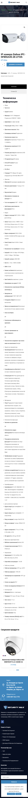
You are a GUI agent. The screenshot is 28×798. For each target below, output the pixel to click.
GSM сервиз (5, 740)
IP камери (14, 73)
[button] (24, 27)
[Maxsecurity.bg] (14, 2)
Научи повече (11, 793)
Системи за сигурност (8, 730)
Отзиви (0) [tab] (14, 91)
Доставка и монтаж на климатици (12, 743)
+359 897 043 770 (13, 697)
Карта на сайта (6, 754)
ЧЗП (3, 751)
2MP (9, 73)
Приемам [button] (18, 793)
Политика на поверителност (10, 760)
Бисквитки (5, 757)
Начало (3, 10)
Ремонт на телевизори (8, 737)
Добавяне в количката (15, 64)
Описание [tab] (14, 86)
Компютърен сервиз (8, 733)
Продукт (9, 10)
